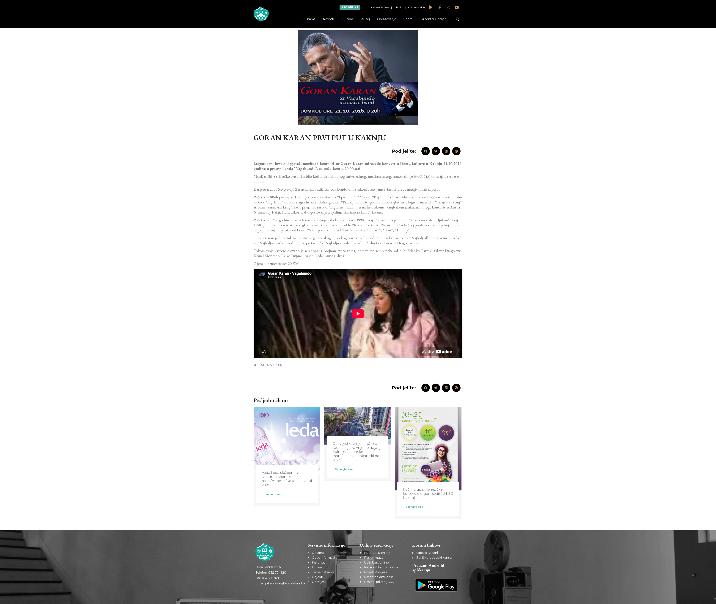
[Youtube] (457, 7)
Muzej (365, 19)
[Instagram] (448, 7)
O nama (309, 19)
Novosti (328, 19)
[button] (457, 19)
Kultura (347, 19)
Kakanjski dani (416, 7)
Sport (408, 19)
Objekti (398, 7)
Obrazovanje (386, 19)
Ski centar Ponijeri (433, 19)
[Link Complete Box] (287, 456)
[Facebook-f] (440, 7)
